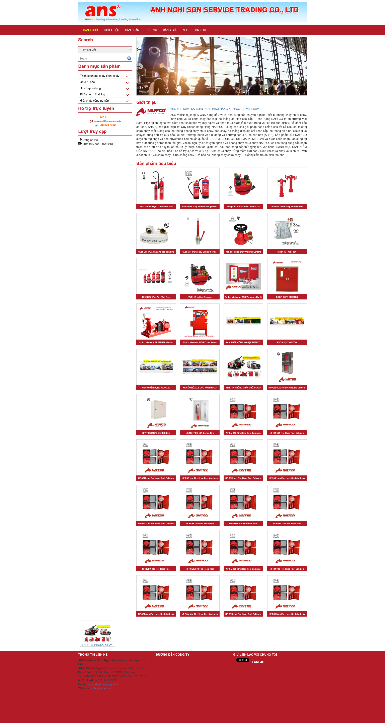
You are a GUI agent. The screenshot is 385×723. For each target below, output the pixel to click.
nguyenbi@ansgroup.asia (107, 120)
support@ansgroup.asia (102, 684)
